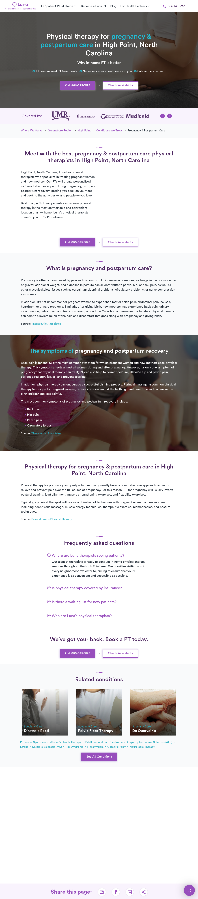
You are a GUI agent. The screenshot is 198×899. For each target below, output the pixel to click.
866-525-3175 (177, 6)
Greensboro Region (60, 130)
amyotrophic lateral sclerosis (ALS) (150, 742)
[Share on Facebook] (116, 892)
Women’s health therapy (66, 742)
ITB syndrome (75, 746)
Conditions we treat (109, 130)
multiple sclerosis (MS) (47, 746)
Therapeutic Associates (46, 323)
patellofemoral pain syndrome (104, 742)
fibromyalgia (95, 746)
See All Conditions (99, 756)
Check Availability (120, 85)
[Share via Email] (102, 892)
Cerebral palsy (117, 746)
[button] (162, 116)
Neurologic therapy (142, 746)
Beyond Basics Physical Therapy (51, 519)
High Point (84, 130)
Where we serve (31, 130)
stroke (24, 746)
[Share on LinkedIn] (130, 892)
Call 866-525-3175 (77, 85)
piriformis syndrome (33, 742)
